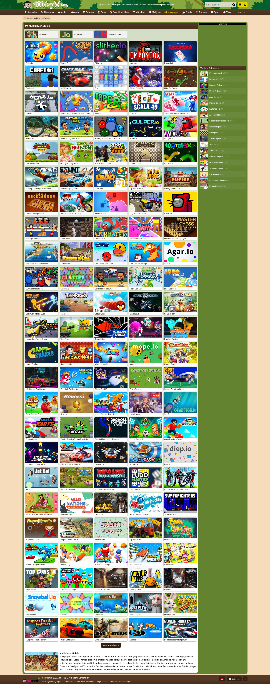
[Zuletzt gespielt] (245, 4)
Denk (103, 12)
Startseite (32, 12)
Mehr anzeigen (110, 645)
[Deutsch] (222, 678)
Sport (216, 12)
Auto (76, 12)
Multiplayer (173, 12)
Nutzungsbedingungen (52, 682)
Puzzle (188, 12)
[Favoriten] (240, 4)
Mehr (240, 12)
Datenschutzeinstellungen (120, 682)
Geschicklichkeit (121, 12)
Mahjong (156, 12)
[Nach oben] (245, 678)
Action (64, 12)
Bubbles (90, 12)
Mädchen (140, 12)
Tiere (228, 12)
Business (235, 679)
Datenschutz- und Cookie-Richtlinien (79, 682)
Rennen (203, 12)
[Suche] (233, 4)
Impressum (102, 682)
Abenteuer (49, 12)
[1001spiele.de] (45, 4)
